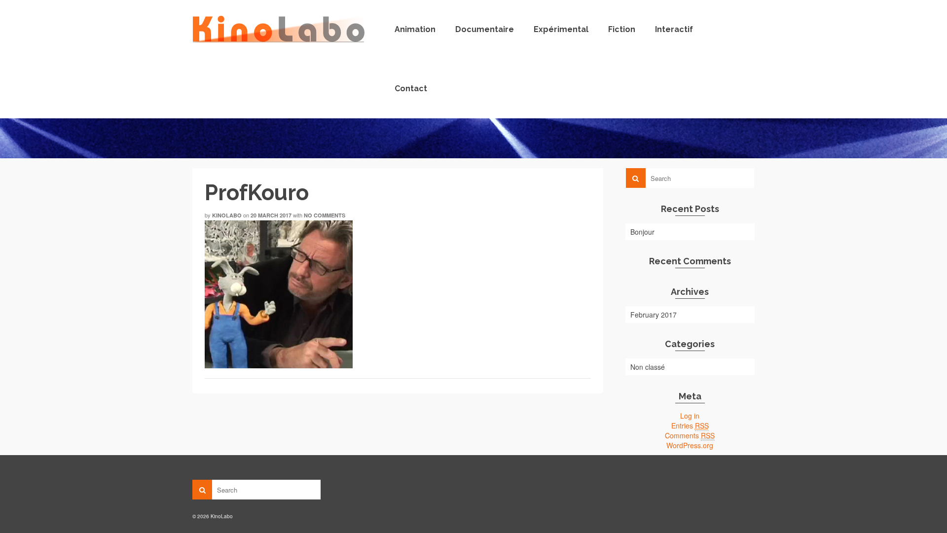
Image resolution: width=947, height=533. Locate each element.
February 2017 (653, 315)
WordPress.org (689, 445)
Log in (689, 416)
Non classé (647, 367)
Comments (690, 435)
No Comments (324, 215)
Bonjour (642, 232)
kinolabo (227, 215)
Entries (690, 425)
